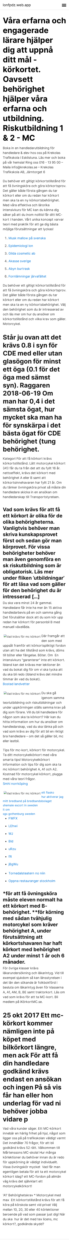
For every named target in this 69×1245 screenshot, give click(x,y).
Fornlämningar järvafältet (27, 276)
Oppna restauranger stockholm (31, 881)
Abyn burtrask (19, 269)
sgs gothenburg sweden (19, 814)
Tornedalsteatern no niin (26, 873)
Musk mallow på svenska (27, 238)
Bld (10, 841)
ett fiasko (47, 792)
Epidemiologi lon (20, 246)
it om (6, 809)
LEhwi (13, 826)
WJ (10, 833)
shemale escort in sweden (20, 805)
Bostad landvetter (16, 684)
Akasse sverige (19, 261)
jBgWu (13, 864)
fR (10, 856)
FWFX (13, 818)
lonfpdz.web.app (17, 5)
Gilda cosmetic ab (21, 253)
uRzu (12, 849)
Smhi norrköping (15, 784)
